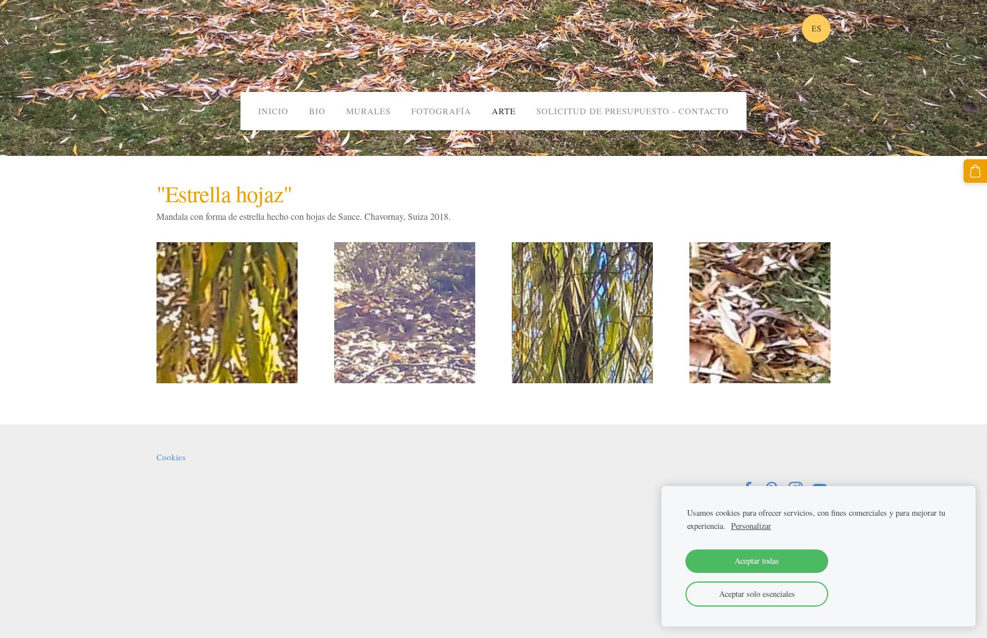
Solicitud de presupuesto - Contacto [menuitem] (632, 111)
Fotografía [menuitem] (441, 111)
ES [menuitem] (816, 28)
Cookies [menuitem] (171, 457)
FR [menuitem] (755, 28)
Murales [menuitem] (368, 111)
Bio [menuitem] (317, 111)
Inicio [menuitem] (273, 111)
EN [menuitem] (785, 28)
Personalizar (751, 525)
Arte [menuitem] (504, 111)
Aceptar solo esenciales (757, 593)
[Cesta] (975, 171)
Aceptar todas (757, 560)
